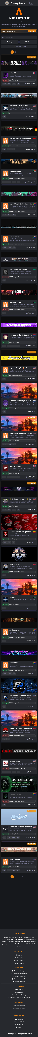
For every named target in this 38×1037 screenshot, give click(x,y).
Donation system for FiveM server (19, 997)
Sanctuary (13, 597)
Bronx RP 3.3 (14, 663)
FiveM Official (19, 989)
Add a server (19, 955)
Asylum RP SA (14, 630)
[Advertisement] (19, 905)
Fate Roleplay (15, 761)
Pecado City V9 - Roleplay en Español (23, 532)
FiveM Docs (19, 992)
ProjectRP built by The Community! (22, 696)
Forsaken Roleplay (16, 794)
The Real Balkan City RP (18, 270)
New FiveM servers (19, 1005)
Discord (20, 1019)
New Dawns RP (15, 859)
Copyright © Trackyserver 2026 (19, 1033)
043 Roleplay (14, 237)
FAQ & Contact (19, 963)
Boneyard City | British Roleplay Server (24, 728)
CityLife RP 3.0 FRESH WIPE (19, 106)
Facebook (20, 1024)
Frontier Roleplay (16, 466)
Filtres (29, 42)
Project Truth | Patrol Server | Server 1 (23, 204)
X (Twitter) (20, 1022)
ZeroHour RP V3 (15, 302)
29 (22, 52)
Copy (6, 80)
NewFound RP (15, 565)
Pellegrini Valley (15, 171)
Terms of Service (19, 960)
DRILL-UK (13, 73)
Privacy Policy (19, 958)
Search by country (19, 1008)
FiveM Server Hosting (19, 995)
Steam (20, 1027)
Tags (10, 42)
